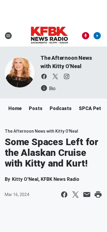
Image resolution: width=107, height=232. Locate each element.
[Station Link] (49, 35)
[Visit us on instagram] (66, 76)
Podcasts (61, 108)
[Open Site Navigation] (8, 35)
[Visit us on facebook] (44, 76)
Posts (36, 108)
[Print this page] (98, 194)
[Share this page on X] (75, 194)
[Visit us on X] (55, 76)
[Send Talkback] (85, 35)
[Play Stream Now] (97, 35)
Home (15, 108)
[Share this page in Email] (87, 194)
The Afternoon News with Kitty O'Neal (41, 131)
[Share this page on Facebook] (64, 194)
